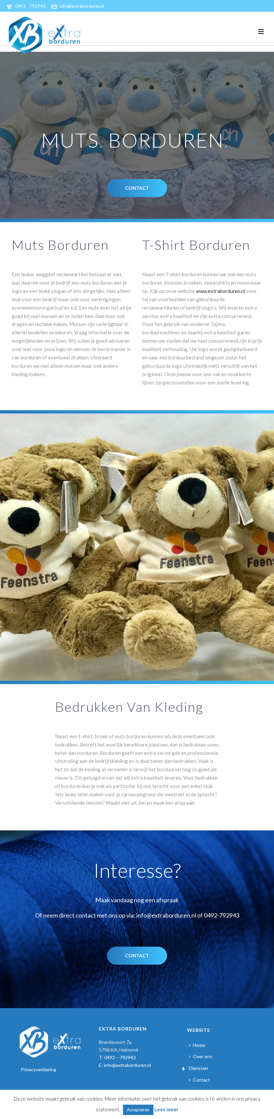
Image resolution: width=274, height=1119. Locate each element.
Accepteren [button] (138, 1109)
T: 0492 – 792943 (117, 1057)
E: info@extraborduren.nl (125, 1065)
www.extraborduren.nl (220, 291)
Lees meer (166, 1109)
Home (199, 1045)
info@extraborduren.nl (82, 6)
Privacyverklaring (38, 1069)
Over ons (202, 1056)
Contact (201, 1080)
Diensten (198, 1068)
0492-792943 (221, 915)
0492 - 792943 (30, 6)
